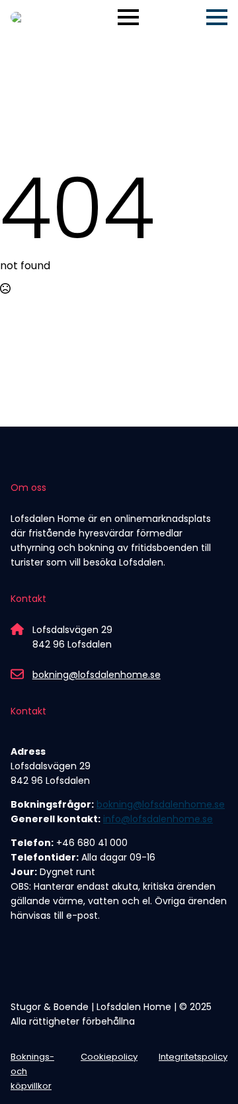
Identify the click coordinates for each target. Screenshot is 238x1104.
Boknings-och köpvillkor (32, 1071)
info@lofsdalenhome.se (158, 819)
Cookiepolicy (109, 1056)
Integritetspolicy (193, 1056)
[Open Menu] (128, 17)
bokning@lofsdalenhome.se (96, 674)
